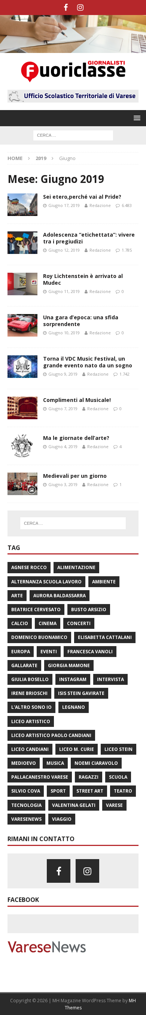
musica (55, 763)
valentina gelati (73, 805)
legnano (73, 707)
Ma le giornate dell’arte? (76, 437)
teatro (123, 791)
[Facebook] (65, 7)
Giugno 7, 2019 (62, 408)
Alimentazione (76, 567)
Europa (20, 651)
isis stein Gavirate (81, 693)
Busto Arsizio (88, 609)
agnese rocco (29, 567)
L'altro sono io (31, 707)
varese (114, 805)
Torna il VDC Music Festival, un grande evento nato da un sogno (87, 362)
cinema (48, 623)
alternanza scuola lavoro (46, 581)
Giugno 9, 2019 (62, 374)
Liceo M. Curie (76, 749)
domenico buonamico (39, 637)
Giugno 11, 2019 (64, 291)
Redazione (100, 205)
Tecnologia (26, 805)
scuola (118, 777)
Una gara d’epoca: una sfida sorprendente (80, 321)
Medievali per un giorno (75, 475)
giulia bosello (30, 679)
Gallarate (24, 665)
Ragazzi (88, 777)
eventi (48, 651)
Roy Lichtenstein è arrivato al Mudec (83, 279)
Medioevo (23, 763)
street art (89, 791)
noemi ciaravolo (96, 763)
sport (58, 791)
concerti (79, 623)
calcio (19, 623)
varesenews (26, 819)
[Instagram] (80, 7)
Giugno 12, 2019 (64, 250)
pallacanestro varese (39, 777)
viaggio (62, 819)
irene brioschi (29, 693)
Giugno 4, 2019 (62, 446)
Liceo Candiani (30, 749)
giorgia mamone (69, 665)
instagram (72, 679)
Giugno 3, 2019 (62, 484)
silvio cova (25, 791)
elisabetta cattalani (105, 637)
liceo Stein (118, 749)
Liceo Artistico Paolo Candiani (51, 735)
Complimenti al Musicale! (77, 399)
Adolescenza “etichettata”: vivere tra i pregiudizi (89, 238)
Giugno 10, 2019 (64, 332)
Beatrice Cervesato (36, 609)
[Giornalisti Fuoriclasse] (73, 48)
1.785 (127, 250)
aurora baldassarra (59, 595)
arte (17, 595)
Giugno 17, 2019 (64, 205)
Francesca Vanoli (90, 651)
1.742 (124, 374)
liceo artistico (30, 721)
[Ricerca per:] (73, 135)
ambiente (104, 581)
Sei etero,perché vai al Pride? (82, 196)
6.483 (127, 205)
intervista (110, 679)
